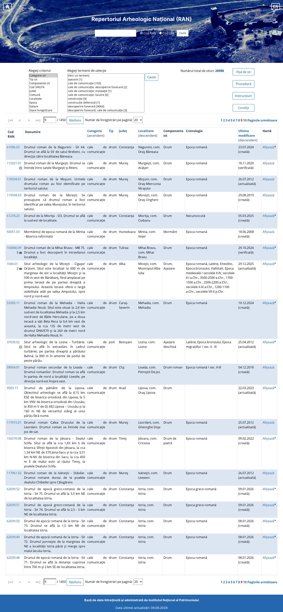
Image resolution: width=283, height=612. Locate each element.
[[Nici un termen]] (106, 76)
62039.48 (13, 558)
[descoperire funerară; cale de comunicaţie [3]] (106, 110)
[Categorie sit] (43, 76)
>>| (38, 120)
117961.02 (14, 473)
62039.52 (13, 489)
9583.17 (12, 388)
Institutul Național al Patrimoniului (174, 600)
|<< (10, 120)
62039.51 (13, 505)
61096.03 (13, 147)
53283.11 (13, 303)
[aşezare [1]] (106, 79)
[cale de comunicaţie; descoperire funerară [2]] (106, 87)
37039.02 (13, 342)
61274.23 (13, 216)
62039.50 (13, 521)
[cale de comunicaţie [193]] (106, 83)
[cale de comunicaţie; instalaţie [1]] (106, 91)
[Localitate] (43, 99)
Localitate (146, 131)
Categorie (94, 131)
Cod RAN (149, 33)
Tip (111, 131)
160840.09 (14, 248)
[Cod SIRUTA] (43, 87)
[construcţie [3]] (106, 99)
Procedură (243, 84)
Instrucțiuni (243, 96)
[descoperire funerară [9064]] (106, 106)
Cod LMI (168, 33)
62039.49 (13, 537)
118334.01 (14, 179)
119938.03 (14, 195)
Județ (123, 131)
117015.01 (14, 422)
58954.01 (13, 367)
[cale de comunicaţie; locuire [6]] (106, 95)
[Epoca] (43, 103)
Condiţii (243, 108)
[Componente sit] (43, 83)
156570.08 (14, 438)
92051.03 (13, 232)
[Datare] (43, 106)
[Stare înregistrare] (43, 110)
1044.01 (12, 264)
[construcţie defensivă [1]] (106, 103)
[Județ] (43, 91)
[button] (275, 7)
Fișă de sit (243, 72)
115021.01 (14, 163)
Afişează (268, 147)
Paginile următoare (262, 120)
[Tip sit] (43, 79)
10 (245, 120)
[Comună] (43, 95)
